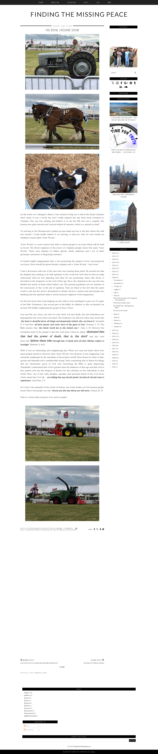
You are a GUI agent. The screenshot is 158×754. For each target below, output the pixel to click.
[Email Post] (75, 528)
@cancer (27, 708)
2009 (114, 355)
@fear (26, 700)
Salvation (71, 2)
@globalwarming (30, 716)
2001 (113, 367)
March (116, 320)
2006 (114, 364)
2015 (113, 336)
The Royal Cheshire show (121, 303)
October (116, 286)
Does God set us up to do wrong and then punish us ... (125, 299)
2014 (113, 339)
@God (26, 698)
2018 (113, 277)
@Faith (26, 705)
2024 (113, 259)
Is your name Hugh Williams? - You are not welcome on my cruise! (123, 118)
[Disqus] (62, 566)
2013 (113, 342)
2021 (113, 268)
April (115, 317)
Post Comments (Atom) (39, 673)
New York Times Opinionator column (123, 195)
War (109, 2)
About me (55, 2)
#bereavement (29, 713)
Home (41, 2)
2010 (113, 352)
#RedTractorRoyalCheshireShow (39, 530)
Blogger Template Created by (79, 752)
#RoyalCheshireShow (67, 530)
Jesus (86, 2)
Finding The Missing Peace (79, 14)
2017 (113, 330)
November (117, 283)
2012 (113, 345)
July (115, 292)
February (117, 323)
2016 (113, 333)
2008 (114, 358)
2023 (114, 262)
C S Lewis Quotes (123, 242)
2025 (114, 256)
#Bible (26, 693)
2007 (113, 361)
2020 (114, 271)
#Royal (55, 530)
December (117, 280)
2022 (113, 265)
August (116, 289)
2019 (113, 274)
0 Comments (68, 528)
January (116, 326)
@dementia (28, 711)
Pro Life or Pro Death (120, 310)
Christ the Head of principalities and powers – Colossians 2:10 (123, 151)
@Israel (26, 703)
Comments (29, 730)
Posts (27, 726)
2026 (113, 253)
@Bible (26, 695)
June (115, 295)
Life (98, 2)
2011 (113, 349)
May (115, 314)
